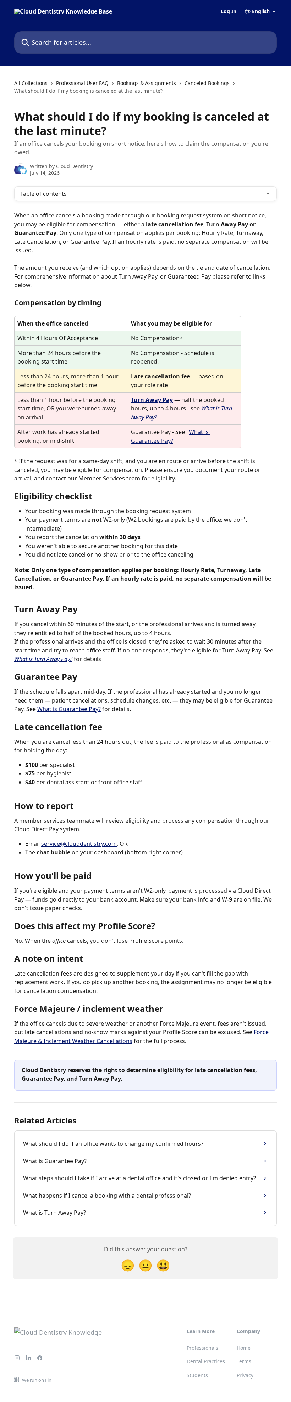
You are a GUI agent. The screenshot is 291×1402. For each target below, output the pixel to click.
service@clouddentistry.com (79, 844)
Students (197, 1375)
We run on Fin (36, 1380)
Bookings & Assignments (146, 83)
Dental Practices (206, 1361)
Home (244, 1347)
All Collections (31, 83)
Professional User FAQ (82, 83)
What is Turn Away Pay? (43, 659)
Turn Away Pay (152, 400)
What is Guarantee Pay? (69, 709)
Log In (228, 11)
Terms (244, 1361)
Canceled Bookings (207, 83)
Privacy (245, 1375)
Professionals (202, 1347)
